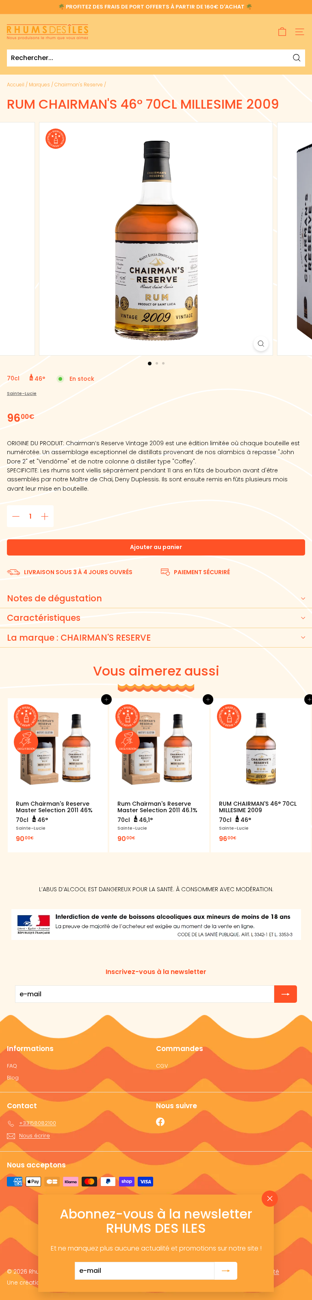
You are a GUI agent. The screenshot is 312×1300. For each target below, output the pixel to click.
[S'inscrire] (225, 1271)
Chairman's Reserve (78, 84)
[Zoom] (261, 343)
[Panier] (282, 31)
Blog (13, 1077)
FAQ (12, 1066)
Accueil (15, 84)
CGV (162, 1066)
